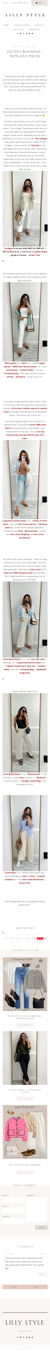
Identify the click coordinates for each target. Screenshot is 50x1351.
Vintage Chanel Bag (31, 781)
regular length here (16, 666)
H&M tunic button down (24, 366)
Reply (42, 1274)
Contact (15, 3)
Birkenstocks (31, 531)
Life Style (17, 29)
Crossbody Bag (27, 669)
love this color (38, 659)
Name (6, 1196)
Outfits (38, 25)
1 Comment (17, 938)
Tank (23, 251)
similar (10, 376)
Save (41, 938)
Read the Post (25, 1025)
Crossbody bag (11, 373)
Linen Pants (10, 872)
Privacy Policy (25, 1331)
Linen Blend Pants (11, 659)
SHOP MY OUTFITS (22, 25)
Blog (28, 46)
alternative (12, 370)
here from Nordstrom (33, 879)
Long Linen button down (29, 662)
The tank (35, 145)
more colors (36, 569)
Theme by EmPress (25, 1349)
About (5, 3)
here (20, 531)
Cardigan (8, 248)
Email (6, 1206)
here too (31, 666)
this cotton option (27, 524)
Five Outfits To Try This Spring (25, 1165)
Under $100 (34, 29)
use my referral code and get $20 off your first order (25, 435)
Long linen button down (14, 520)
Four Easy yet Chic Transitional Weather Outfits (25, 1017)
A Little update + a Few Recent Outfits (25, 1091)
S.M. (6, 1254)
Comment (31, 1196)
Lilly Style (25, 1322)
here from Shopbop (20, 534)
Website (6, 1217)
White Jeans (8, 251)
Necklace (20, 376)
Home (6, 25)
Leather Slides (40, 251)
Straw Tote (34, 255)
